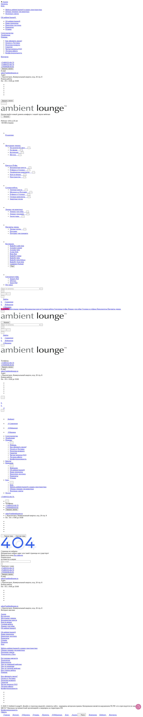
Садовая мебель (7, 624)
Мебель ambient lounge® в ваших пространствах (19, 648)
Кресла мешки (6, 622)
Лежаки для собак (8, 626)
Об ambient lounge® (8, 628)
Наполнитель (6, 662)
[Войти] (2, 400)
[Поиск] (3, 397)
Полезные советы (7, 652)
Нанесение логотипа (9, 636)
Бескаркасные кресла (9, 620)
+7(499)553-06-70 (7, 62)
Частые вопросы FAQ (9, 684)
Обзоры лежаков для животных (13, 650)
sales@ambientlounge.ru (9, 73)
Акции (3, 614)
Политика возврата (8, 680)
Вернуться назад (7, 555)
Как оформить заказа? (9, 676)
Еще (12, 266)
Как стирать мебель (8, 670)
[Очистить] (41, 289)
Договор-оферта (7, 686)
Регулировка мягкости (9, 658)
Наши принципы (7, 634)
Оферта (4, 712)
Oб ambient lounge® (8, 632)
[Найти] (9, 293)
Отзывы (4, 640)
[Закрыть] (2, 410)
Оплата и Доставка (8, 678)
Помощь (4, 672)
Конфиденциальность (9, 688)
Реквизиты (5, 638)
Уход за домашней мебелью (11, 664)
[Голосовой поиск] (3, 293)
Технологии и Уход (8, 654)
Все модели (5, 616)
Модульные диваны (8, 618)
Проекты (4, 642)
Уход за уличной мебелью (10, 668)
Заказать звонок (7, 69)
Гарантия (4, 682)
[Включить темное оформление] (4, 103)
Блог (2, 644)
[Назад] (11, 442)
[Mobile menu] (2, 345)
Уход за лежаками (7, 666)
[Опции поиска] (2, 291)
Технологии (5, 660)
